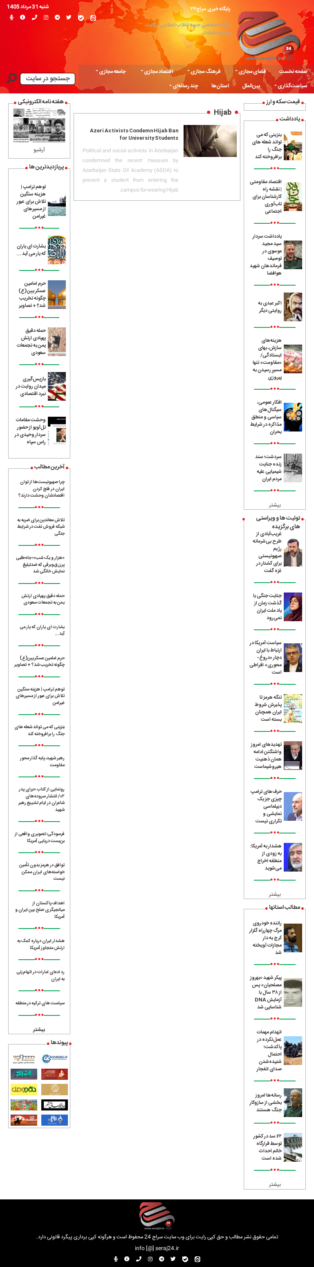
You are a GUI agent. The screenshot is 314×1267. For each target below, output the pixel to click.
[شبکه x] (69, 18)
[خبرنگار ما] (12, 18)
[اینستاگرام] (46, 18)
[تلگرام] (57, 18)
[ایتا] (93, 18)
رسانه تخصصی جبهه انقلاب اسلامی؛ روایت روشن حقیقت (188, 29)
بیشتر (275, 505)
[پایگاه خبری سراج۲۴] (268, 34)
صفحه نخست (293, 72)
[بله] (81, 18)
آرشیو (39, 150)
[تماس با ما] (34, 18)
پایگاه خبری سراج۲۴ (210, 9)
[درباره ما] (23, 18)
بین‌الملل (251, 86)
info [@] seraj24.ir (157, 1248)
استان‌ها (220, 86)
